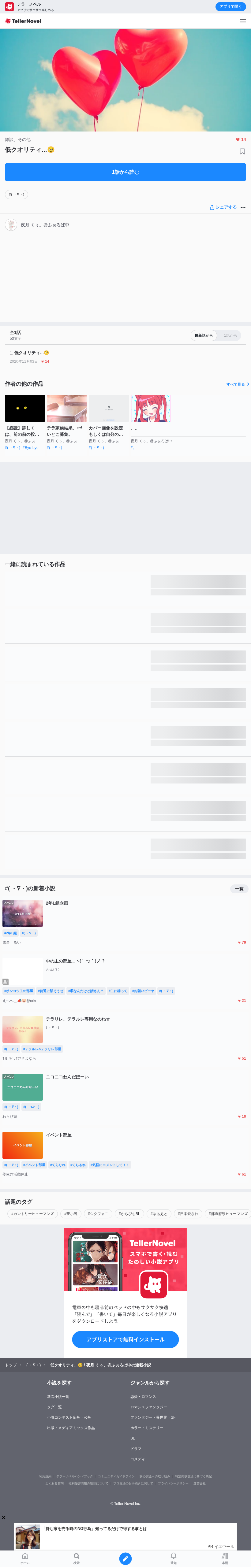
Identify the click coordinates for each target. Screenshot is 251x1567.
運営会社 (199, 1483)
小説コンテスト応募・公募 (69, 1417)
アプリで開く (231, 6)
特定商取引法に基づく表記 (193, 1476)
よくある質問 (54, 1483)
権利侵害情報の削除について (88, 1483)
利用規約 (45, 1476)
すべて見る (236, 384)
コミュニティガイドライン (116, 1476)
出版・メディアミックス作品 (71, 1428)
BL (132, 1438)
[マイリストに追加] (242, 151)
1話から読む (125, 172)
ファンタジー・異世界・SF (152, 1417)
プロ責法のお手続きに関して (133, 1483)
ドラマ (135, 1449)
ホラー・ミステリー (146, 1428)
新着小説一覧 (58, 1397)
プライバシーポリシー (173, 1483)
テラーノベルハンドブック (74, 1476)
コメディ (137, 1459)
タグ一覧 (54, 1407)
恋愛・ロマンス (143, 1397)
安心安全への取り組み (155, 1476)
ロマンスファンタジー (148, 1407)
